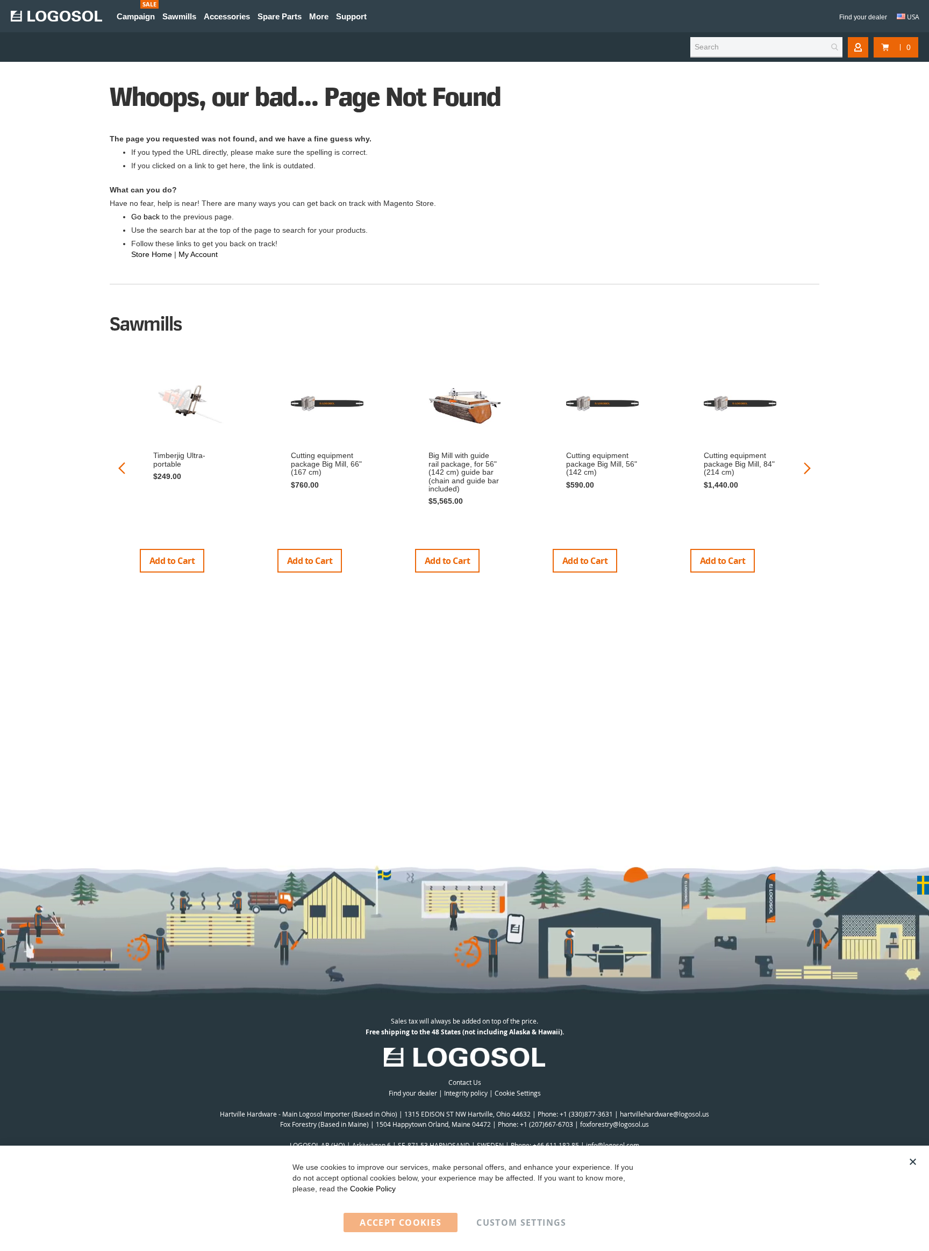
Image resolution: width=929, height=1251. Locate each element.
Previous (122, 468)
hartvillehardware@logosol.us (664, 1114)
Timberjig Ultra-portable (179, 459)
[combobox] (766, 47)
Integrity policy (466, 1093)
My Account (198, 254)
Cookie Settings (518, 1093)
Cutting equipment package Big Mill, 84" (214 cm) (739, 463)
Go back (145, 216)
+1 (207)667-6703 (546, 1124)
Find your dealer (863, 17)
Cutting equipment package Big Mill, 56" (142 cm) (601, 463)
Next (807, 468)
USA (912, 16)
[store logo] (56, 16)
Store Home (151, 254)
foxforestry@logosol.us (614, 1124)
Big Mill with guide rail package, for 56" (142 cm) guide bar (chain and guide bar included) (463, 472)
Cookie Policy (373, 1188)
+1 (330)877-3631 (586, 1114)
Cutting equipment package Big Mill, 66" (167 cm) (326, 463)
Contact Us (464, 1082)
